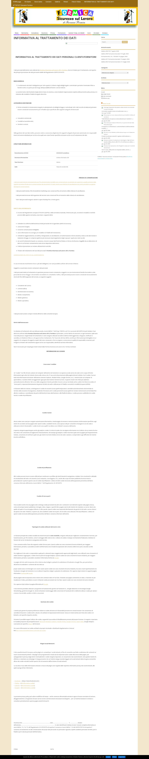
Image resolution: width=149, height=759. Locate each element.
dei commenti (106, 96)
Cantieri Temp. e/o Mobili (76, 33)
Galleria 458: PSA (106, 51)
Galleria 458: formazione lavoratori (110, 54)
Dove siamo (38, 2)
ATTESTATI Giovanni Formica (22, 5)
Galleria (57, 2)
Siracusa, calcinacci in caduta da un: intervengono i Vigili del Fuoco (119, 140)
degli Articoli (105, 94)
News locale (106, 103)
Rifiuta (114, 757)
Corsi (89, 33)
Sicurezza (44, 33)
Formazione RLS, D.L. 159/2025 (109, 56)
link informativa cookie (27, 683)
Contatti (48, 2)
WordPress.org (105, 98)
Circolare (96, 33)
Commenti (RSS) (108, 158)
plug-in (30, 624)
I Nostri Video (76, 2)
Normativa (24, 33)
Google (56, 558)
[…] (127, 111)
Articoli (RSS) (101, 158)
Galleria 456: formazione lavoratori (110, 62)
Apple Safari (79, 621)
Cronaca (104, 33)
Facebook (24, 573)
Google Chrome (71, 621)
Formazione (61, 33)
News (16, 33)
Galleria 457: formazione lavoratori (110, 59)
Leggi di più (122, 757)
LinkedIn (17, 685)
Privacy (52, 33)
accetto (108, 757)
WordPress (129, 156)
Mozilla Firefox (61, 621)
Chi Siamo (27, 2)
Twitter (17, 683)
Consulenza (34, 33)
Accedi (103, 92)
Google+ (17, 688)
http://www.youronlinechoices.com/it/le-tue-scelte (31, 630)
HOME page (17, 2)
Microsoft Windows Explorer (48, 621)
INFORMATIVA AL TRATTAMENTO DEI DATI (99, 2)
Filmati (65, 2)
